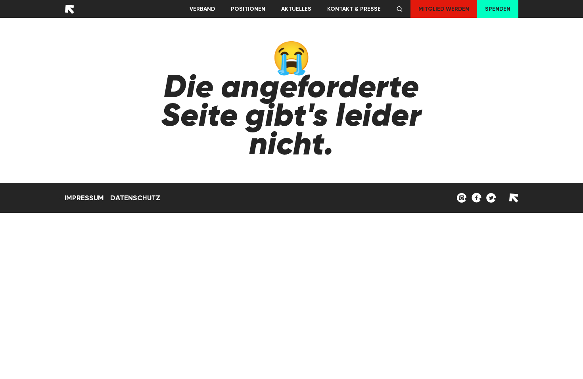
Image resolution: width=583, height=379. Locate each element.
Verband (202, 9)
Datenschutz (135, 197)
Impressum (84, 197)
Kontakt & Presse (354, 9)
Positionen (248, 9)
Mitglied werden (443, 9)
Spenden (497, 9)
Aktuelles (296, 9)
